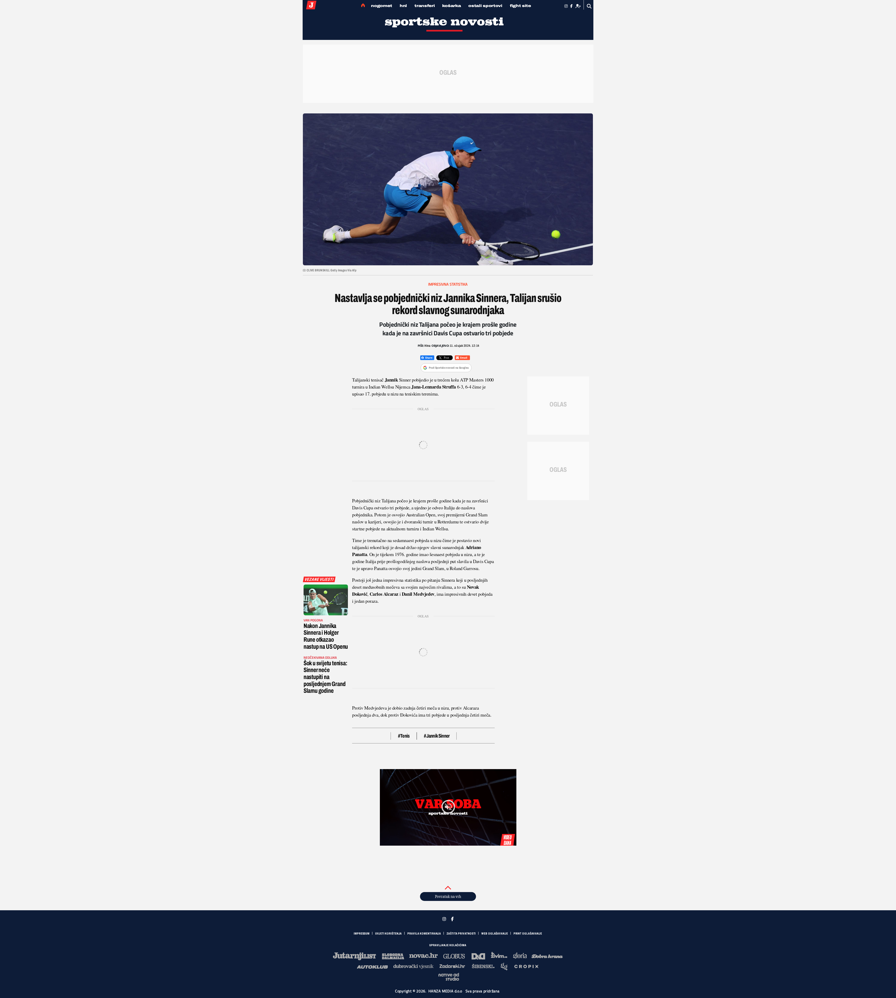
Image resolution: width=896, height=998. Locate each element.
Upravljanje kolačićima (447, 945)
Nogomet (381, 6)
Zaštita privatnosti (461, 933)
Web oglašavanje (494, 933)
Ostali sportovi (485, 6)
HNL (403, 6)
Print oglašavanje (528, 933)
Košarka (451, 6)
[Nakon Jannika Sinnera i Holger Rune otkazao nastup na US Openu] (326, 600)
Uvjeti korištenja (388, 933)
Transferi (424, 6)
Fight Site (520, 6)
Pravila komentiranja (424, 933)
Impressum (362, 933)
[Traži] (589, 6)
